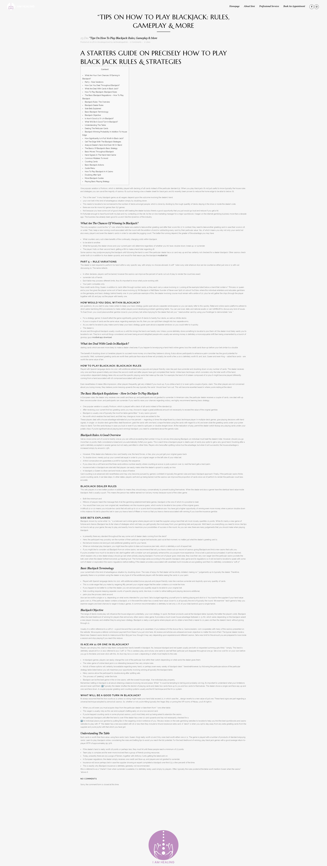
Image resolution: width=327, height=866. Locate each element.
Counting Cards (91, 162)
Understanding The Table (95, 125)
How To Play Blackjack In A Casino (99, 172)
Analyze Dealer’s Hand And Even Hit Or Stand (103, 145)
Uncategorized (103, 42)
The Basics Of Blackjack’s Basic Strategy (101, 148)
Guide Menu (90, 168)
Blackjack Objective (93, 115)
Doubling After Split (93, 175)
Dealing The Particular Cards (96, 128)
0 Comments (135, 42)
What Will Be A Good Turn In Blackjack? (101, 122)
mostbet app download (102, 337)
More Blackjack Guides (94, 178)
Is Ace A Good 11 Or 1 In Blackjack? (99, 118)
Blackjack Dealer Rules (94, 105)
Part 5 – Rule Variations (94, 82)
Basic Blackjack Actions (94, 165)
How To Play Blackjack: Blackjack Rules (101, 92)
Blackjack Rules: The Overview (97, 102)
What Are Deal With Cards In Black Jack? (101, 89)
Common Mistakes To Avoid (96, 158)
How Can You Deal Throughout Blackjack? (102, 85)
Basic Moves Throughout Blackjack (99, 152)
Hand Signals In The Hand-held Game (100, 155)
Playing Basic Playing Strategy (97, 181)
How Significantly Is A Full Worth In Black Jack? (104, 138)
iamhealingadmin (120, 42)
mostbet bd (162, 255)
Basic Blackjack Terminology (96, 112)
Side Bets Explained (93, 109)
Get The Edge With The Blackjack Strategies (103, 142)
